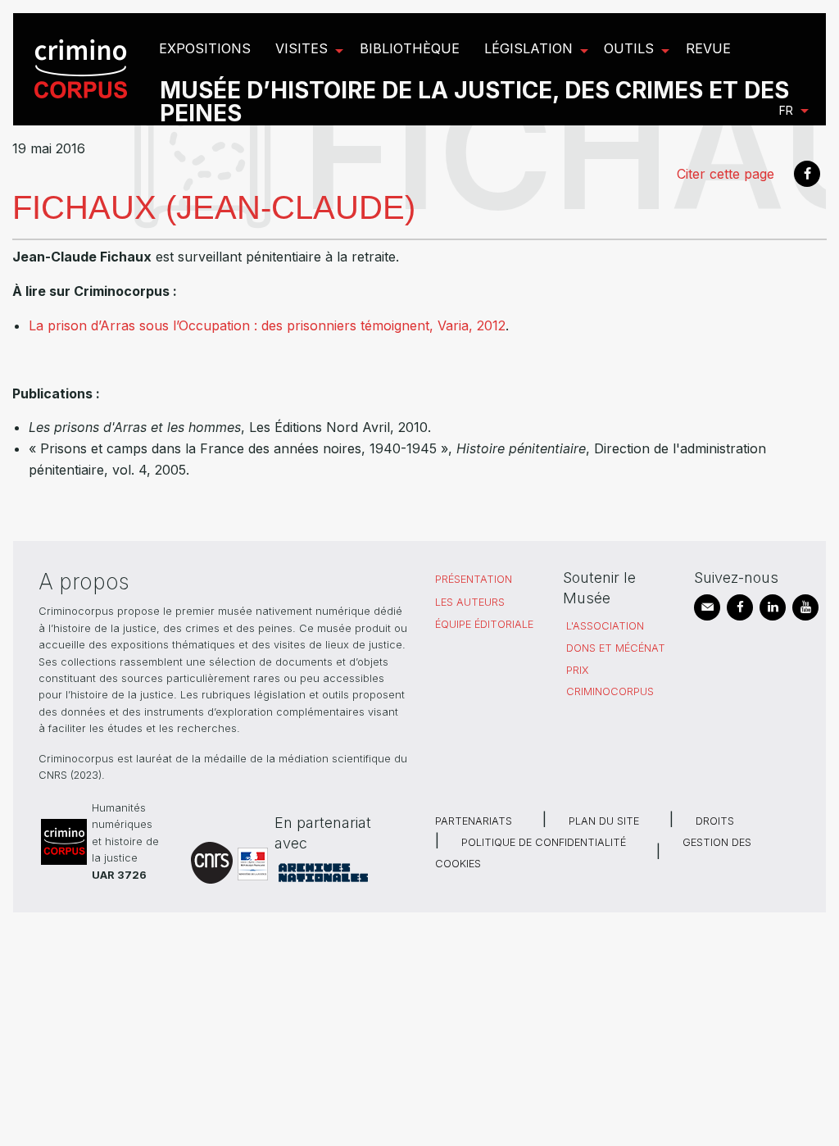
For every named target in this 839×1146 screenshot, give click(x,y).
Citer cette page (725, 174)
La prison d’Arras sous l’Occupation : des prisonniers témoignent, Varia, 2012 (267, 325)
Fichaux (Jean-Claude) (213, 207)
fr (786, 110)
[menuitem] (83, 69)
